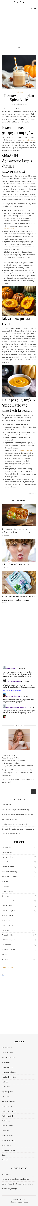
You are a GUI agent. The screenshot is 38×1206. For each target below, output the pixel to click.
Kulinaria (19, 92)
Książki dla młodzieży (9, 871)
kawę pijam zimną (29, 140)
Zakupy (4, 954)
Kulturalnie (6, 886)
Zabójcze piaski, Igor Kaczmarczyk (14, 824)
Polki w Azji (6, 920)
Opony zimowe (7, 967)
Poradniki (5, 930)
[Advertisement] (19, 24)
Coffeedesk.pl (9, 228)
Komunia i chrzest (8, 857)
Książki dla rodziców (9, 876)
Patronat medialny (8, 901)
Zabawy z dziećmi (8, 949)
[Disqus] (19, 636)
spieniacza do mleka (26, 450)
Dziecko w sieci (7, 852)
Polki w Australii (7, 915)
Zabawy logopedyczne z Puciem (16, 564)
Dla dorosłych (7, 847)
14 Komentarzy (31, 493)
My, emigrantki (7, 891)
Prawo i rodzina (7, 935)
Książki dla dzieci (8, 867)
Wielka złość (6, 805)
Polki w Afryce (7, 906)
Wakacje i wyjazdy (8, 940)
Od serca (5, 896)
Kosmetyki (6, 862)
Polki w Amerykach (9, 910)
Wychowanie (6, 945)
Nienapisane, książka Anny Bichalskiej (15, 809)
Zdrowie (5, 959)
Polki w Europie (7, 925)
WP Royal (25, 1202)
